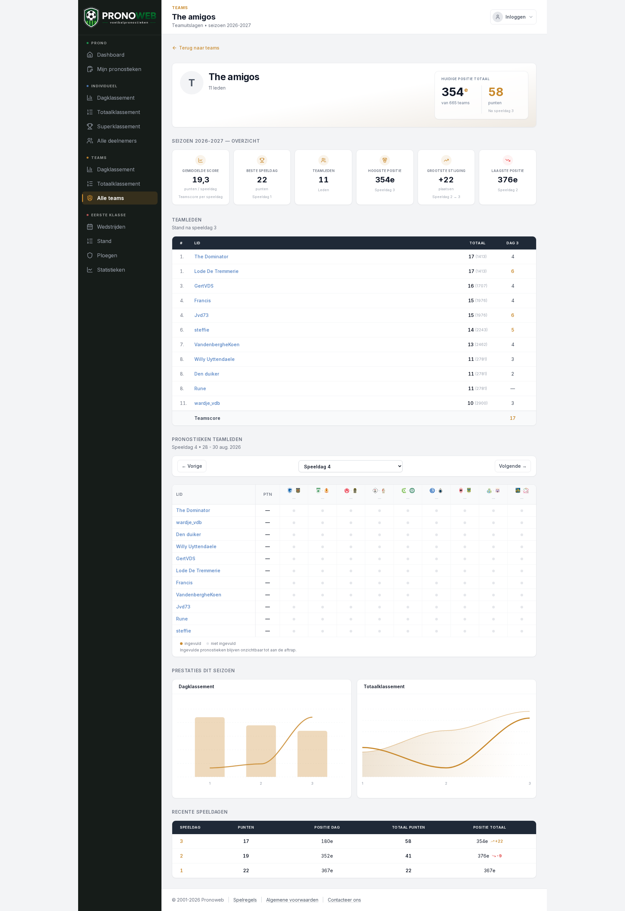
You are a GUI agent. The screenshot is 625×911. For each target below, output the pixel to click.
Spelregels (245, 900)
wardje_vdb (207, 403)
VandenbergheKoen (217, 344)
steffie (201, 330)
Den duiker (206, 374)
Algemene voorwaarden (292, 900)
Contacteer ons (344, 900)
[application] (261, 743)
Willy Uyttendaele (214, 359)
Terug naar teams (199, 47)
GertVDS (204, 286)
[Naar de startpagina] (119, 17)
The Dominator (211, 256)
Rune (200, 388)
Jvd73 (201, 315)
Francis (202, 300)
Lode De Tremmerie (216, 271)
